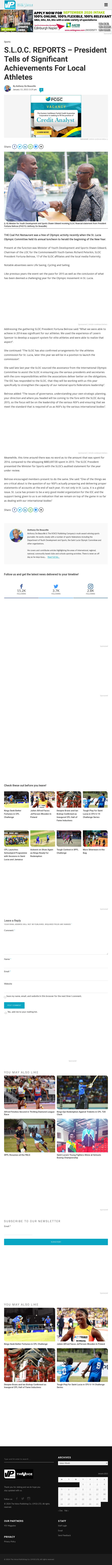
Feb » (66, 1511)
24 (97, 1499)
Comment (9, 930)
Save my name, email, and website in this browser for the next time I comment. (44, 996)
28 (76, 1504)
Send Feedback (64, 1536)
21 (76, 1499)
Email (7, 971)
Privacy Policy (10, 1542)
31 (97, 1504)
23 (90, 1499)
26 (62, 1504)
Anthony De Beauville (38, 530)
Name (7, 959)
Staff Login (62, 1526)
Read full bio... (53, 557)
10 (97, 1489)
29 (83, 1504)
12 (62, 1494)
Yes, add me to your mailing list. (23, 1012)
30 (90, 1504)
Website (8, 984)
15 (83, 1494)
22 (83, 1499)
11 (104, 1489)
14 (76, 1494)
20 (69, 1499)
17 (97, 1494)
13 (69, 1494)
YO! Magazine (10, 1526)
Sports (7, 42)
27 (69, 1504)
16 (90, 1494)
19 (62, 1499)
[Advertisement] (56, 304)
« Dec (60, 1511)
